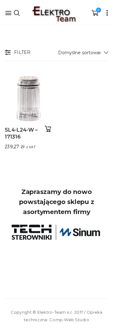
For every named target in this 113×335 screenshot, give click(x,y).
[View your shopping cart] (95, 12)
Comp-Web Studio (69, 319)
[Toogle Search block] (17, 12)
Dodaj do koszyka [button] (48, 129)
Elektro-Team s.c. (55, 312)
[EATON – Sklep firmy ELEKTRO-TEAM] (53, 14)
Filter (22, 52)
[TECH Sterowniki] (56, 232)
